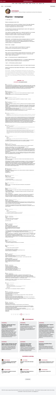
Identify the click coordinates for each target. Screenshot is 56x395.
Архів (43, 3)
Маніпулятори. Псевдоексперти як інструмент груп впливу (26, 372)
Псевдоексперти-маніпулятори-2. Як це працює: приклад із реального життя (46, 362)
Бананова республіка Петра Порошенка (45, 344)
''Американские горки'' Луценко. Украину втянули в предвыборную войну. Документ (46, 326)
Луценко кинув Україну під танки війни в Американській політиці (9, 344)
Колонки (23, 3)
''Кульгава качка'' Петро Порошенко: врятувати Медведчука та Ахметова (26, 345)
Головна (13, 3)
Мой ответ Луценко (24, 324)
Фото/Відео (33, 3)
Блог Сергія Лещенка (8, 6)
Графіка (30, 3)
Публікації (19, 3)
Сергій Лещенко (15, 11)
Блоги (37, 3)
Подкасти (40, 3)
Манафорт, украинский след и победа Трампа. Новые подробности (8, 326)
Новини (16, 3)
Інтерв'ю (27, 3)
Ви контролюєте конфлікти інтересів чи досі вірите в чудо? (9, 372)
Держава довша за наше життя (45, 371)
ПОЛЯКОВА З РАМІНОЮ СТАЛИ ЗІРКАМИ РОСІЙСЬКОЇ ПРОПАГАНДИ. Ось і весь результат (9, 362)
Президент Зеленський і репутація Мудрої (26, 362)
